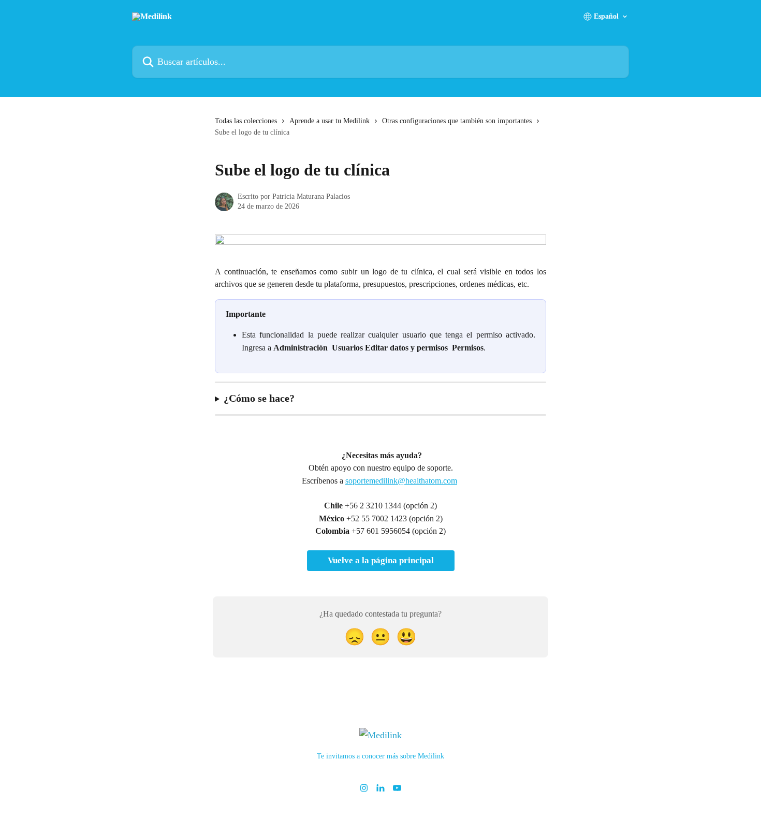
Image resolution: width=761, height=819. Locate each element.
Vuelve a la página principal (381, 560)
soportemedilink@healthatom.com (401, 480)
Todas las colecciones (246, 121)
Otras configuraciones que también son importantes (457, 121)
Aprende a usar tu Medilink (329, 121)
